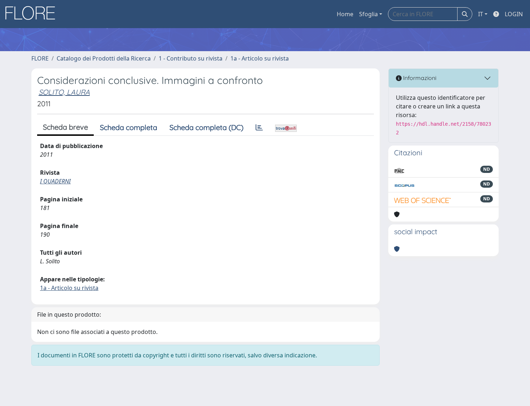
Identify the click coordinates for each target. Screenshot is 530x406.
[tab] (259, 127)
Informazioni (419, 77)
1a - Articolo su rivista (259, 58)
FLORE (40, 58)
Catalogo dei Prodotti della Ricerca (104, 58)
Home (345, 14)
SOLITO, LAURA (64, 92)
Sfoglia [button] (368, 14)
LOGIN (514, 14)
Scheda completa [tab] (128, 127)
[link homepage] (32, 14)
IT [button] (480, 14)
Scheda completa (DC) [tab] (206, 127)
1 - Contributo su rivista (190, 58)
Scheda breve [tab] (65, 126)
